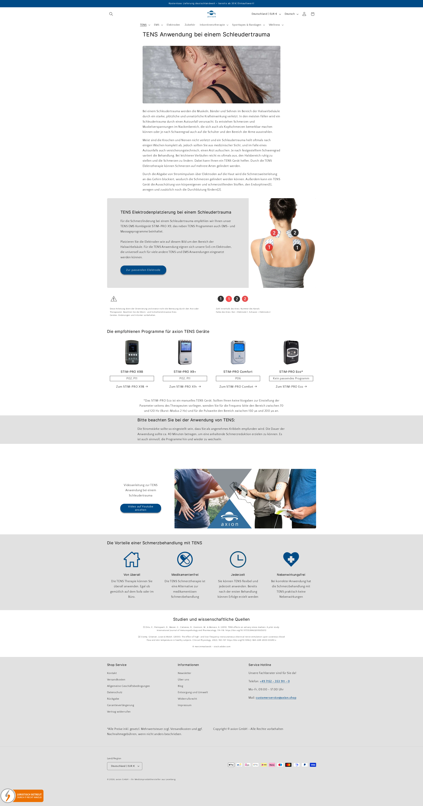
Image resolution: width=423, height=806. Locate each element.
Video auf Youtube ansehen (141, 508)
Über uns (183, 679)
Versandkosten (116, 679)
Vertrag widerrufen (119, 711)
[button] (111, 14)
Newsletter (184, 673)
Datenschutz (115, 692)
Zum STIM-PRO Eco (289, 386)
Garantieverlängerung (120, 705)
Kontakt (112, 673)
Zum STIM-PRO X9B (130, 386)
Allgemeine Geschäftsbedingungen (128, 686)
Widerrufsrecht (187, 698)
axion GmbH (122, 779)
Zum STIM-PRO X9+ (183, 386)
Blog (180, 686)
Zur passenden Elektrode (143, 269)
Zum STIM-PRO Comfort (236, 386)
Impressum (185, 705)
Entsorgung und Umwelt (193, 692)
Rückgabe (113, 698)
